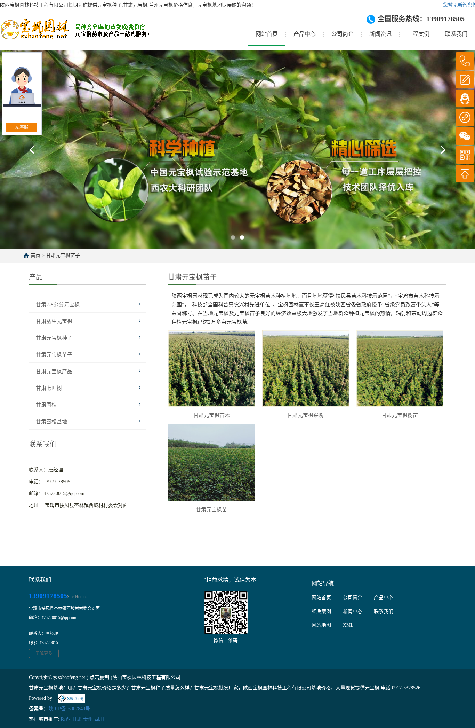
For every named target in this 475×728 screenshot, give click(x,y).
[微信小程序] (465, 117)
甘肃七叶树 (49, 388)
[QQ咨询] (465, 98)
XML (348, 625)
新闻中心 (352, 611)
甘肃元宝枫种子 (54, 338)
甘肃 (77, 719)
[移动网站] (465, 155)
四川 (99, 719)
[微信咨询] (465, 136)
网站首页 (267, 34)
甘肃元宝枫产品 (54, 371)
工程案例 (418, 34)
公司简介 (342, 34)
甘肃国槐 (46, 405)
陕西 (66, 719)
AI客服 (21, 127)
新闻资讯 (380, 34)
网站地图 (321, 625)
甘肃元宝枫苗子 (63, 255)
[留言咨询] (465, 79)
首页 (35, 255)
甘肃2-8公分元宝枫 (58, 304)
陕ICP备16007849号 (69, 708)
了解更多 (43, 653)
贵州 (88, 719)
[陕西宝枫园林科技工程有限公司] (74, 34)
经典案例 (321, 611)
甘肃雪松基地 (51, 421)
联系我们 (456, 34)
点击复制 (99, 677)
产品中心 (304, 34)
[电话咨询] (465, 61)
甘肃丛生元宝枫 (54, 321)
